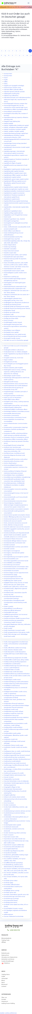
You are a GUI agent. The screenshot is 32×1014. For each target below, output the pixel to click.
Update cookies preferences (8, 1013)
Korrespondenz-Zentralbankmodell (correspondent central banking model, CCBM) (15, 602)
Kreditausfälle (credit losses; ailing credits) (16, 659)
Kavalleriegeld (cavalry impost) (13, 322)
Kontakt (3, 999)
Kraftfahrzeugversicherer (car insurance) (15, 614)
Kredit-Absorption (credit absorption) (15, 651)
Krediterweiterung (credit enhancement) (16, 683)
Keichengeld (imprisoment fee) (13, 324)
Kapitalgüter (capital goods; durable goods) (17, 169)
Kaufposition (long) (9, 310)
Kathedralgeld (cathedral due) (13, 298)
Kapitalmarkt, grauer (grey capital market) (16, 179)
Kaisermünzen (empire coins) (12, 87)
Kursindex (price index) (10, 880)
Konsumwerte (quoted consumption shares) (17, 515)
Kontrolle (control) (9, 548)
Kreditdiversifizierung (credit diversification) (17, 673)
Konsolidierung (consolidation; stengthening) (17, 477)
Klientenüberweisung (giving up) (13, 387)
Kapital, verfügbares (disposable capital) (16, 127)
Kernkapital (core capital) (11, 332)
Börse (3, 980)
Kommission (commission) (11, 415)
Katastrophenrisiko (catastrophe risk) (14, 288)
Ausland (3, 986)
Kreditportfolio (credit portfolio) (13, 727)
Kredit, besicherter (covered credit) (14, 630)
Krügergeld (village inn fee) (12, 787)
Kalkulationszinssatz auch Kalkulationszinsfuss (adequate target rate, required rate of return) (17, 99)
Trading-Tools (5, 940)
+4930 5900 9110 (14, 930)
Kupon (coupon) (8, 834)
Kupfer (6, 79)
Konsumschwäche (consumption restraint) (16, 509)
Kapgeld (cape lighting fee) (12, 121)
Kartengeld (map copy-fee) (12, 238)
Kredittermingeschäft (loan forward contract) (17, 755)
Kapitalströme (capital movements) (14, 193)
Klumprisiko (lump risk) (10, 389)
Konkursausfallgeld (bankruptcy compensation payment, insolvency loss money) (15, 467)
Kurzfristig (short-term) (10, 902)
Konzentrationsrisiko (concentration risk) (15, 568)
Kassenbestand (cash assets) (12, 268)
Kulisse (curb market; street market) (14, 797)
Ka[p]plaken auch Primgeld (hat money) (15, 215)
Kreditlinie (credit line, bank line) (13, 713)
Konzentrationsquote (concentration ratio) (16, 566)
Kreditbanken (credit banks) (12, 663)
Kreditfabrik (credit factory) (12, 685)
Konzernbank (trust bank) (11, 570)
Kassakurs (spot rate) (10, 252)
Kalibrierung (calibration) (11, 95)
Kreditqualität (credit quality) (12, 733)
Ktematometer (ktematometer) (13, 789)
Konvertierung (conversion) (12, 564)
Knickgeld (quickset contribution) (14, 395)
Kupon (6, 77)
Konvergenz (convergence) (12, 550)
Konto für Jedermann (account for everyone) (17, 526)
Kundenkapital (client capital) (12, 824)
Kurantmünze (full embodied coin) (14, 846)
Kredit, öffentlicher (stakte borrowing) (15, 647)
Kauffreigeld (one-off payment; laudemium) (16, 302)
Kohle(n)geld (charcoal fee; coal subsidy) (16, 405)
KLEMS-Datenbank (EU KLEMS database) (16, 385)
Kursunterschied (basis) (11, 900)
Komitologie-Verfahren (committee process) (16, 411)
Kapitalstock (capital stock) (12, 199)
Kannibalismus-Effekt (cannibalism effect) (16, 109)
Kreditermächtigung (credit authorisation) (16, 681)
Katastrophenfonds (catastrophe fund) (15, 286)
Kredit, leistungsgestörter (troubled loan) (16, 641)
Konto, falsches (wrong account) (13, 524)
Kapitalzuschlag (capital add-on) (13, 213)
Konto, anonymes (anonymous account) (15, 523)
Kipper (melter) (8, 359)
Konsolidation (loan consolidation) (14, 475)
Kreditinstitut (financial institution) (14, 703)
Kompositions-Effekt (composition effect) (16, 439)
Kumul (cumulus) (9, 803)
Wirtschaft (4, 978)
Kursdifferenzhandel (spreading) (13, 862)
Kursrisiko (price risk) (10, 892)
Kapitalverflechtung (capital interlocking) (16, 201)
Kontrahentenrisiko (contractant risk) (14, 542)
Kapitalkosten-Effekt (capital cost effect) (15, 175)
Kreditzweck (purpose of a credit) (14, 773)
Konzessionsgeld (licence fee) (12, 576)
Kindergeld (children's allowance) (14, 349)
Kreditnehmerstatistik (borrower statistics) (16, 717)
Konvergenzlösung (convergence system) (16, 556)
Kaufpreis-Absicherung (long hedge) (14, 316)
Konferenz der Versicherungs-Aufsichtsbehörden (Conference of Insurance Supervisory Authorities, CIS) (17, 449)
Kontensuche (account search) (13, 521)
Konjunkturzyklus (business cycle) (14, 461)
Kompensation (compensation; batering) (16, 427)
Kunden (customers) (10, 805)
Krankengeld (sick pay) (10, 612)
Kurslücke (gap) (8, 882)
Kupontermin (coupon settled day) (14, 844)
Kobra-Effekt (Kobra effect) (11, 399)
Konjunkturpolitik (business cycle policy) (15, 459)
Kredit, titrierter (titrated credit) (13, 649)
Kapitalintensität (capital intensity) (14, 171)
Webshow (7, 963)
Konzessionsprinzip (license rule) (13, 578)
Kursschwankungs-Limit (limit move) (14, 896)
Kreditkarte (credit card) (11, 709)
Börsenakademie (6, 938)
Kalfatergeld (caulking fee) (11, 93)
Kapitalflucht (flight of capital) (12, 163)
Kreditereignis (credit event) (12, 679)
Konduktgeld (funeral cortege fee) (14, 445)
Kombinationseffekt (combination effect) (15, 409)
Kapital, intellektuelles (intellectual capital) (16, 125)
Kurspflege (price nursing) (11, 890)
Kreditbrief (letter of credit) (12, 669)
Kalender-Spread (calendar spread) (14, 91)
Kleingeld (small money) (11, 381)
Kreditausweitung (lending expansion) (15, 661)
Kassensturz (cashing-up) (11, 276)
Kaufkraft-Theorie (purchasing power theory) (17, 308)
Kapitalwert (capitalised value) (13, 211)
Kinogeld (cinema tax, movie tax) (13, 357)
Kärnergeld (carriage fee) (11, 221)
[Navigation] (28, 3)
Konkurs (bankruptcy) (10, 463)
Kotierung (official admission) (12, 610)
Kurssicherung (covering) (11, 898)
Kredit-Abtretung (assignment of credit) (15, 657)
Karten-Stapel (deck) (10, 244)
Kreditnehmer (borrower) (11, 715)
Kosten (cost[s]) (8, 606)
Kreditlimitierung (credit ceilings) (13, 711)
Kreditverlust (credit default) (12, 761)
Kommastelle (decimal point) (12, 413)
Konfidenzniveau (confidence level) (14, 453)
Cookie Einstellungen (7, 961)
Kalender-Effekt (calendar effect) (13, 89)
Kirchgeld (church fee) (10, 361)
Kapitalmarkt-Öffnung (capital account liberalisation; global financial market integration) (15, 183)
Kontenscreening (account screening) (15, 519)
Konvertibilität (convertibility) (12, 562)
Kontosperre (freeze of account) (13, 538)
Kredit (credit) (8, 628)
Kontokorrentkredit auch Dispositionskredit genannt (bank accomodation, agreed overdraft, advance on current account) (16, 534)
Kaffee (6, 81)
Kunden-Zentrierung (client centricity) (15, 832)
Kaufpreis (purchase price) (11, 312)
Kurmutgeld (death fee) (11, 848)
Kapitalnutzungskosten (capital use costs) (16, 189)
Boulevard (4, 984)
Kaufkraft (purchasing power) (12, 304)
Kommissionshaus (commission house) (15, 417)
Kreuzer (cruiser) (9, 777)
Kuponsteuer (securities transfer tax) (14, 838)
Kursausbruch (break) (10, 852)
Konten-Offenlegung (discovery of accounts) (17, 517)
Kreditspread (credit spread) (12, 753)
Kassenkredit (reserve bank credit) (14, 270)
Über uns (4, 997)
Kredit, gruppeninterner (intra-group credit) (17, 632)
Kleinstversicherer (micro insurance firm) (16, 383)
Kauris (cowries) (8, 320)
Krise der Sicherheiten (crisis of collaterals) (16, 781)
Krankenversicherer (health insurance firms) (16, 618)
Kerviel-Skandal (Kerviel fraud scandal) (15, 336)
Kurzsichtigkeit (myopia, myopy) (13, 908)
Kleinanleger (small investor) (12, 375)
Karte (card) (7, 224)
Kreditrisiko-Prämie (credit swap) (13, 745)
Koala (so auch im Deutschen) (12, 397)
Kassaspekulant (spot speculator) (13, 256)
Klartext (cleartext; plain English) (13, 367)
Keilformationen (8, 914)
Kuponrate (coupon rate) (11, 836)
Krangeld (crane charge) (11, 616)
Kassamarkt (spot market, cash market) (15, 254)
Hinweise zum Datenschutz (9, 957)
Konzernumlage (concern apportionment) (16, 572)
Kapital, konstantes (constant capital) (15, 129)
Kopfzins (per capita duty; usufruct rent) (15, 586)
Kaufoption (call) (8, 314)
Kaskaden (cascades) (10, 248)
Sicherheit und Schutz (7, 959)
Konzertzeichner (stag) (10, 574)
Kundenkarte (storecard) (11, 826)
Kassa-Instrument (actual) (11, 250)
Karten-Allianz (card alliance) (12, 230)
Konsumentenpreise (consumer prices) (15, 501)
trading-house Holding (8, 1003)
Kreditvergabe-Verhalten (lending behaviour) (17, 759)
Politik (3, 976)
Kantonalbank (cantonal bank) (12, 111)
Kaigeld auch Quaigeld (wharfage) (14, 85)
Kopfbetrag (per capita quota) (13, 580)
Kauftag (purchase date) (11, 318)
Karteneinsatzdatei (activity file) (13, 236)
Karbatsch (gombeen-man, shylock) (14, 219)
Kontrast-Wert (8, 73)
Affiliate (3, 942)
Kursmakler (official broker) (12, 884)
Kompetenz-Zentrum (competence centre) (16, 437)
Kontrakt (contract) (9, 544)
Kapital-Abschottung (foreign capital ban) (16, 133)
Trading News (5, 974)
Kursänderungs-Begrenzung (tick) (14, 850)
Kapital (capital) (8, 123)
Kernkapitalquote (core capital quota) (15, 334)
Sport (3, 982)
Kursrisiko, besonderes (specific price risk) (16, 894)
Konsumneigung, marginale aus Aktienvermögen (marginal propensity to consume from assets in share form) (16, 505)
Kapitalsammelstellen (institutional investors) (17, 191)
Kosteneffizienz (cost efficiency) (13, 608)
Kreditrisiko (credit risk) (11, 739)
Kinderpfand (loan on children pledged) (15, 351)
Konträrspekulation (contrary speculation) (16, 546)
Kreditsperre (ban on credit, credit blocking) (17, 751)
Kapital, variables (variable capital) (14, 131)
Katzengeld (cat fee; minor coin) (13, 300)
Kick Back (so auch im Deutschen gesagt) (16, 340)
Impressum (4, 1001)
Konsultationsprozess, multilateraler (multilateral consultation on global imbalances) (14, 485)
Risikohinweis (5, 953)
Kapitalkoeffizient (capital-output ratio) (15, 173)
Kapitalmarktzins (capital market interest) (16, 187)
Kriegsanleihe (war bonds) (11, 779)
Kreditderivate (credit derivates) (13, 671)
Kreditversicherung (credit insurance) (15, 763)
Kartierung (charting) (10, 246)
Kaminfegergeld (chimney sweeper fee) (15, 103)
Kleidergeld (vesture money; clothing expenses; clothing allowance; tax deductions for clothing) (15, 371)
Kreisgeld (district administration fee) (15, 775)
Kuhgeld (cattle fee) (9, 795)
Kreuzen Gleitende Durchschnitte (13, 916)
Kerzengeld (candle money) (12, 338)
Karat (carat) (7, 217)
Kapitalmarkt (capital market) (12, 177)
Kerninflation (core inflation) (12, 330)
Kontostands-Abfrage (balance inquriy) (15, 540)
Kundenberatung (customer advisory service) (17, 811)
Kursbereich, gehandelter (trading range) (16, 854)
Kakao (5, 83)
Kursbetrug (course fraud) (11, 856)
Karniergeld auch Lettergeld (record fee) (16, 223)
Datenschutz (5, 955)
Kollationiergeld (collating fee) (13, 407)
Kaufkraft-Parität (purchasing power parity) (16, 306)
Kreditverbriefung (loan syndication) (14, 757)
